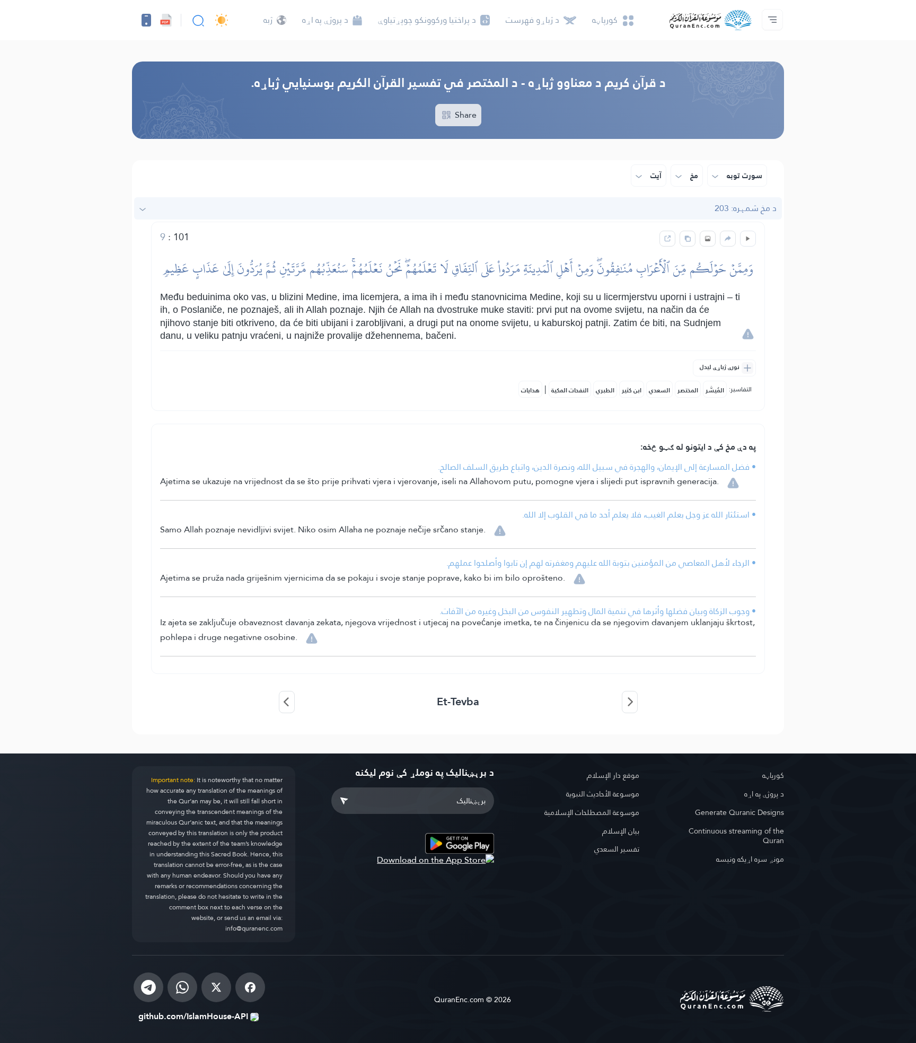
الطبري (605, 390)
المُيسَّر (715, 390)
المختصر (687, 390)
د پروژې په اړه (764, 794)
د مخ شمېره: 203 (746, 208)
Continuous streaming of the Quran (736, 836)
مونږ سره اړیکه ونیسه (750, 859)
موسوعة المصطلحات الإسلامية (591, 812)
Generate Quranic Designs (739, 812)
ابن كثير (631, 390)
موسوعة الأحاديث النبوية (602, 794)
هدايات (530, 390)
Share (465, 114)
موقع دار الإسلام (613, 775)
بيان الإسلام (620, 831)
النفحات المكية (569, 390)
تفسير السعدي (616, 849)
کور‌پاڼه (773, 775)
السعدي (659, 390)
